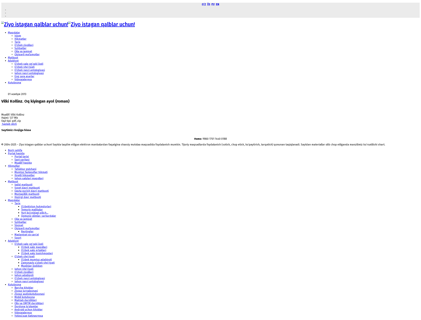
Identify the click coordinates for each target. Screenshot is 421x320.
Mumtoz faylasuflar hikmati (31, 172)
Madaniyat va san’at (26, 234)
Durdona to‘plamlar (26, 306)
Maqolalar (14, 32)
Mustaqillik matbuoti (26, 194)
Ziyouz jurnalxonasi (26, 290)
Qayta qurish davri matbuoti (31, 190)
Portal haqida (16, 153)
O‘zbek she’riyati (24, 67)
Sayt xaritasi (21, 159)
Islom (17, 35)
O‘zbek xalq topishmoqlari (37, 253)
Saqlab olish (9, 124)
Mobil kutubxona (24, 297)
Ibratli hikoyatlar (24, 175)
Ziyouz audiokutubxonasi (29, 294)
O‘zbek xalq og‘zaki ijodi (28, 63)
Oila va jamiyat (23, 51)
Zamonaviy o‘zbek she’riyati (38, 262)
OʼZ (204, 4)
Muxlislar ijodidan (31, 265)
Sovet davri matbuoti (27, 187)
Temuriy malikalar (32, 209)
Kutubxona (14, 82)
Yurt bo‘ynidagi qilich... (34, 212)
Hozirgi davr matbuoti (27, 197)
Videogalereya (23, 79)
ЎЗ (208, 4)
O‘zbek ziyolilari (23, 45)
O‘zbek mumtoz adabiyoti (36, 259)
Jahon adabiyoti (24, 275)
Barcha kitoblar (23, 287)
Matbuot (13, 57)
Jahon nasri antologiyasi (29, 73)
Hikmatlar (20, 38)
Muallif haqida (23, 162)
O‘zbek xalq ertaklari (33, 250)
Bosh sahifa (15, 150)
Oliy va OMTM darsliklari (29, 303)
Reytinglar (27, 231)
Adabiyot (13, 60)
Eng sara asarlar (24, 76)
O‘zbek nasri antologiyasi (29, 70)
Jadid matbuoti (23, 184)
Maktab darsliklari (25, 300)
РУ (213, 4)
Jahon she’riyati (23, 269)
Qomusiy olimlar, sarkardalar (38, 215)
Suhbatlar (20, 48)
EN (217, 4)
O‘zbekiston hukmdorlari (36, 206)
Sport (17, 237)
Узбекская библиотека (28, 315)
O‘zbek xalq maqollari (34, 247)
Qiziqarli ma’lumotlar (27, 54)
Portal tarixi (21, 156)
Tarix (17, 42)
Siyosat (18, 225)
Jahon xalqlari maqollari (28, 178)
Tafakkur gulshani (25, 169)
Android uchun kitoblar (28, 309)
